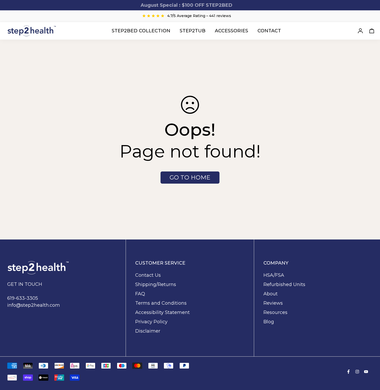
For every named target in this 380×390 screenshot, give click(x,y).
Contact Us (148, 275)
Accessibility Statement (162, 312)
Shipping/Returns (155, 284)
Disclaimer (147, 331)
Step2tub (193, 30)
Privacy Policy (151, 322)
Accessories (231, 30)
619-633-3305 (22, 298)
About (270, 294)
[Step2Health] (31, 31)
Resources (275, 312)
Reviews (273, 303)
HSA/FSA (273, 275)
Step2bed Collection (141, 30)
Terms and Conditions (161, 303)
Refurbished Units (284, 284)
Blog (268, 322)
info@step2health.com (33, 305)
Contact (269, 30)
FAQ (140, 294)
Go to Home (190, 177)
